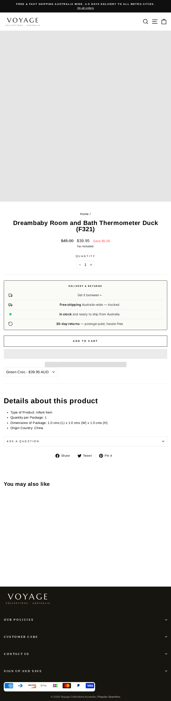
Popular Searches (109, 696)
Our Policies (19, 619)
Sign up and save (23, 671)
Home (84, 214)
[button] (85, 354)
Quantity (85, 256)
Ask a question (23, 441)
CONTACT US (16, 654)
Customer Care (21, 636)
